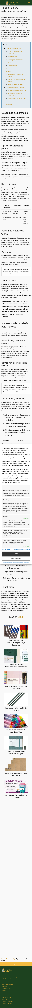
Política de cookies (7, 562)
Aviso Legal (26, 562)
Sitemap (4, 990)
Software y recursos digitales (15, 87)
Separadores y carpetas (15, 84)
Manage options (16, 558)
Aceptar (16, 553)
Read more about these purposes (22, 549)
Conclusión (9, 104)
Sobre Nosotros (6, 988)
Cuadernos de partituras (13, 48)
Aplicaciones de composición (17, 91)
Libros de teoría (13, 66)
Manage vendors (6, 549)
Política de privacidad (18, 562)
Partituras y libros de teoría (14, 60)
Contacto (4, 986)
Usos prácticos (12, 57)
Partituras (11, 63)
